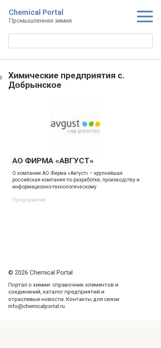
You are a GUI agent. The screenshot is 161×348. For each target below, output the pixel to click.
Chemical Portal (36, 12)
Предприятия (29, 200)
